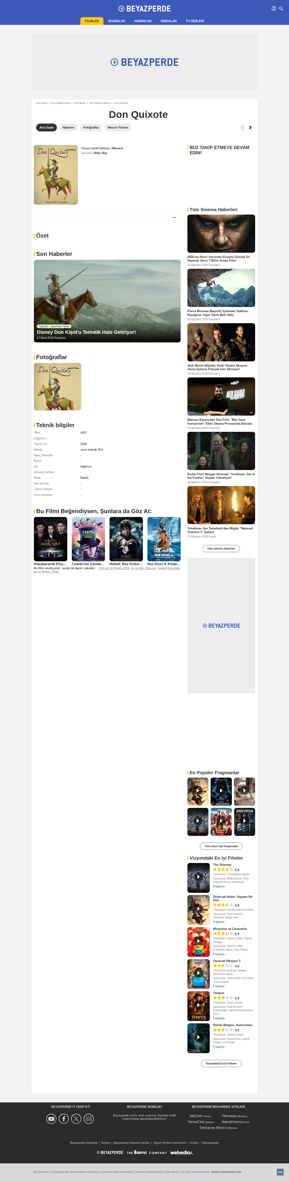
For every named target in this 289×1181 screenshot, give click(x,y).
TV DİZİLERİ (195, 21)
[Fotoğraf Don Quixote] (57, 386)
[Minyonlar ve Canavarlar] (198, 942)
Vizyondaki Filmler (60, 103)
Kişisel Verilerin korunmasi (170, 1142)
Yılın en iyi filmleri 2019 (113, 568)
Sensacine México (213, 1128)
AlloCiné (196, 1116)
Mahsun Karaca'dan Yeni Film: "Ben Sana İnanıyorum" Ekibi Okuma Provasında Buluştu (219, 421)
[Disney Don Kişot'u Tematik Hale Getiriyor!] (107, 301)
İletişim (105, 1142)
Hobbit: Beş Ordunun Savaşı (132, 564)
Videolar (169, 21)
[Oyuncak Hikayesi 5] (198, 974)
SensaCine (196, 1122)
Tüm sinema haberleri (221, 548)
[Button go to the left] (242, 127)
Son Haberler (54, 253)
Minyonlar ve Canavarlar (230, 929)
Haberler (142, 21)
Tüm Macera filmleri (99, 103)
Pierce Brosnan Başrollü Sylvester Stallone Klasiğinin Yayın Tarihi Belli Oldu (217, 312)
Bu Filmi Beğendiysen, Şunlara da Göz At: (94, 511)
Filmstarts (229, 1116)
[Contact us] (89, 1119)
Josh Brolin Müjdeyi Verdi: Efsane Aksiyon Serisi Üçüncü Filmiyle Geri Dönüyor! (217, 367)
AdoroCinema (232, 1122)
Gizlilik (194, 1142)
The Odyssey (222, 864)
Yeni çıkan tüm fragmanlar (221, 846)
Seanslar (116, 21)
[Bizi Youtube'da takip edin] (52, 1119)
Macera (117, 148)
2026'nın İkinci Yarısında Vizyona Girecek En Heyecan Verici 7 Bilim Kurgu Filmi (218, 258)
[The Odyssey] (198, 878)
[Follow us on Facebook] (64, 1119)
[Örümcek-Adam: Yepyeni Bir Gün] (198, 910)
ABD (83, 432)
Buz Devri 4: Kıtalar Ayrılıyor (169, 564)
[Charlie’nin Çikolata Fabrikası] (88, 539)
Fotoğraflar (51, 357)
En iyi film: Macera (143, 568)
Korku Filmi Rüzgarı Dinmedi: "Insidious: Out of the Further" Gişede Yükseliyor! (221, 475)
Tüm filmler (80, 103)
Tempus (218, 993)
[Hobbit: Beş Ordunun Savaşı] (126, 539)
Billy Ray (100, 153)
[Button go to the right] (250, 127)
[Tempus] (198, 1006)
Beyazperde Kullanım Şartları (132, 1142)
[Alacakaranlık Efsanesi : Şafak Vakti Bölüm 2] (50, 539)
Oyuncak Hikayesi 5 (226, 961)
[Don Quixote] (56, 175)
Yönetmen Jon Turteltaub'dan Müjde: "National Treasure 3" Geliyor (220, 530)
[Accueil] (144, 8)
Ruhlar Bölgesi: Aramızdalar (233, 1025)
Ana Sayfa (41, 103)
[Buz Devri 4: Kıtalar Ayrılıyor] (164, 539)
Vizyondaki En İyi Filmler (221, 1063)
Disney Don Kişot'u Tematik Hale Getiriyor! (86, 332)
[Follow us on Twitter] (77, 1119)
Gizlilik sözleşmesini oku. (226, 1172)
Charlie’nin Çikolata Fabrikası (95, 564)
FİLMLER (92, 21)
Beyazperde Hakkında (84, 1142)
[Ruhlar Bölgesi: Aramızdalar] (198, 1038)
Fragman (219, 886)
